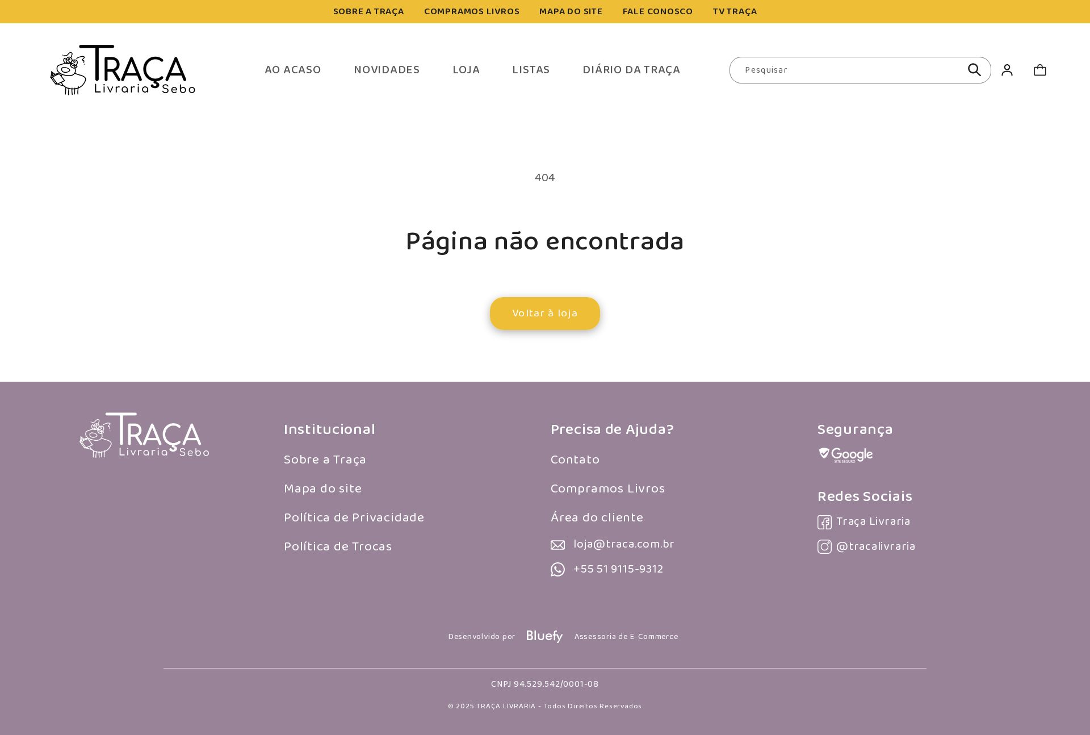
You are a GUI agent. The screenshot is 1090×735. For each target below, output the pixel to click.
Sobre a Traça (325, 459)
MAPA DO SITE (570, 11)
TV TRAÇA (735, 11)
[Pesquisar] (974, 69)
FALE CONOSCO (658, 11)
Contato (575, 459)
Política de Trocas (338, 546)
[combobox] (860, 70)
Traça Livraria (873, 521)
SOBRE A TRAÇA (368, 11)
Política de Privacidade (354, 517)
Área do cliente (597, 517)
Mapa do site (323, 488)
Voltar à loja (545, 313)
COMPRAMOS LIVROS (471, 11)
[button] (1040, 70)
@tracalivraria (876, 546)
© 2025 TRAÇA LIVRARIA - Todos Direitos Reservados (545, 706)
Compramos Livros (608, 488)
